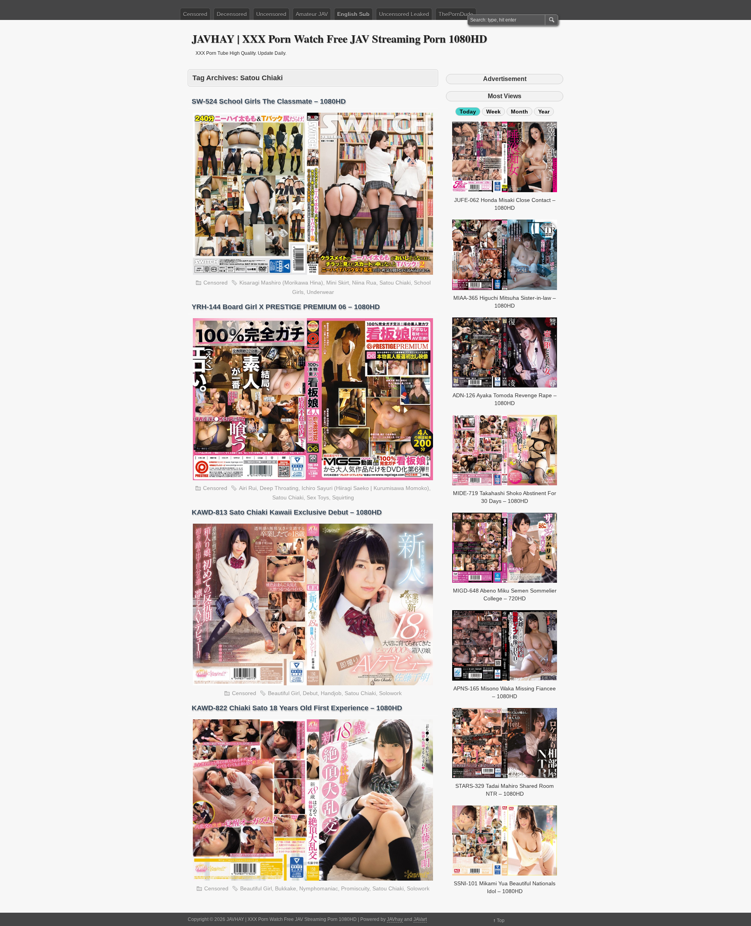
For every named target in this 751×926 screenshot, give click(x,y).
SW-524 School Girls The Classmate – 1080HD (269, 101)
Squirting (343, 497)
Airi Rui (248, 488)
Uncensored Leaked (404, 14)
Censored (195, 14)
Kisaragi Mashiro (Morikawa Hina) (281, 282)
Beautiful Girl (284, 693)
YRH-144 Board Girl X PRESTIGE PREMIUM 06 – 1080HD (286, 307)
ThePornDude (455, 14)
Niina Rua (364, 282)
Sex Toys (318, 497)
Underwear (320, 292)
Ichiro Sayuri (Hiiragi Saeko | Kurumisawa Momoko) (365, 488)
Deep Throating (279, 488)
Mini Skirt (337, 282)
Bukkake (285, 888)
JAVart (420, 919)
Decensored (232, 14)
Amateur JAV (312, 14)
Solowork (390, 693)
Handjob (331, 693)
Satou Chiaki (395, 282)
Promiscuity (355, 888)
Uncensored (271, 14)
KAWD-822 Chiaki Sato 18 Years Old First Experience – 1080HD (297, 708)
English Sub (353, 14)
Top (501, 920)
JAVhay (395, 919)
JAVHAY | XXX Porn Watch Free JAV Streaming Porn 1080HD (339, 39)
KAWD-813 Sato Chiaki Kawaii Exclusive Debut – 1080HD (287, 512)
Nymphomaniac (318, 888)
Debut (310, 693)
